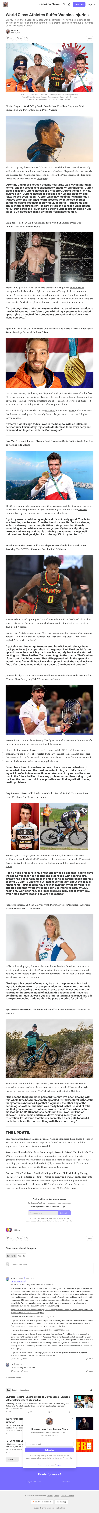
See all (10, 1459)
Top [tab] (8, 1390)
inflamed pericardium (56, 404)
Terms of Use (61, 1455)
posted (71, 410)
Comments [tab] (11, 1256)
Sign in (91, 4)
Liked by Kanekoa (19, 1281)
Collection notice (67, 1496)
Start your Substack (43, 1502)
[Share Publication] (69, 4)
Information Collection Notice (48, 1458)
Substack (37, 1508)
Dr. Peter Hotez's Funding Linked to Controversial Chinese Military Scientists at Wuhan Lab (38, 1398)
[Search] (64, 4)
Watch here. (48, 1146)
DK (12, 1364)
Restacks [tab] (21, 1256)
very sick (49, 410)
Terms (56, 1496)
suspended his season (63, 740)
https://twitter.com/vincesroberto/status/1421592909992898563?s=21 (41, 1330)
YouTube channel (47, 1091)
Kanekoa (14, 30)
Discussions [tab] (24, 1390)
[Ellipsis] (92, 1278)
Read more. (62, 1167)
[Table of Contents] (2, 756)
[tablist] (16, 1255)
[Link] (2, 198)
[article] (49, 1404)
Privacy (50, 1496)
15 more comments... (14, 1378)
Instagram (42, 178)
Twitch (21, 633)
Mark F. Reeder (17, 1278)
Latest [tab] (14, 1390)
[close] (73, 1418)
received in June (58, 513)
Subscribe (79, 4)
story (30, 1156)
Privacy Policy (68, 1458)
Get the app (61, 1502)
